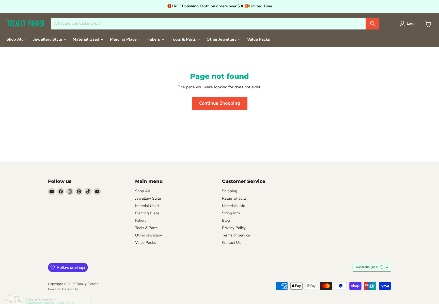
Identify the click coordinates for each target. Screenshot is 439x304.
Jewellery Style (48, 39)
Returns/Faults (234, 198)
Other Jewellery (222, 39)
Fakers (154, 39)
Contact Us (231, 242)
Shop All (15, 39)
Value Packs (258, 39)
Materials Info (233, 205)
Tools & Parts (184, 39)
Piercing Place (124, 39)
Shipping (229, 191)
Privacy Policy (234, 227)
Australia (369, 267)
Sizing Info (231, 213)
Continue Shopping (219, 103)
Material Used (86, 39)
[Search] (372, 23)
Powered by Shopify (63, 289)
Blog (226, 220)
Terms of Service (236, 235)
